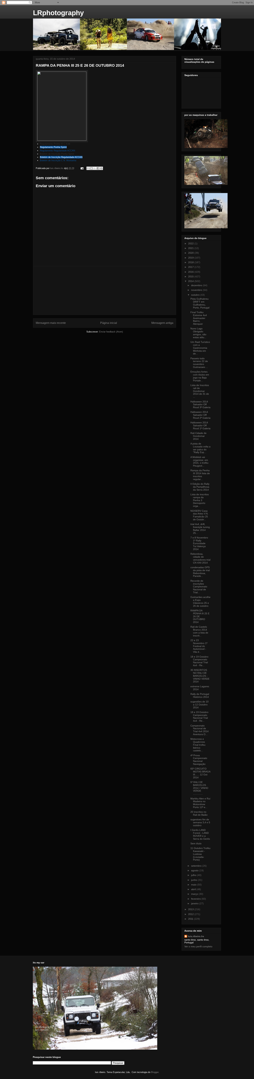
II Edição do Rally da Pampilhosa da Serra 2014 (199, 486)
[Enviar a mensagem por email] (88, 168)
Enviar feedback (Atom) (111, 331)
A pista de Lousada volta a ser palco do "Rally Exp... (200, 448)
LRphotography (58, 13)
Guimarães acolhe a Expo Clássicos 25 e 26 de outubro (200, 601)
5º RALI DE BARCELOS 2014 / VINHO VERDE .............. (199, 788)
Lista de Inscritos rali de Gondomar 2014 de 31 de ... (199, 391)
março (195, 894)
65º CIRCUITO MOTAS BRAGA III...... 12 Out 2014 (200, 773)
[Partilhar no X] (94, 168)
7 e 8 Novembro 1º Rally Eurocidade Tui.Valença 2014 (199, 543)
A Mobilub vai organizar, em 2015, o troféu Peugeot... (199, 461)
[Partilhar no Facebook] (98, 168)
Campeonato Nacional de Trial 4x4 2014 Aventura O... (199, 730)
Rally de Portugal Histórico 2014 (199, 695)
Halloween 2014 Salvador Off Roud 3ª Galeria (200, 404)
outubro (195, 294)
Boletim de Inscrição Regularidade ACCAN (61, 157)
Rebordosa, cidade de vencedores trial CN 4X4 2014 (200, 558)
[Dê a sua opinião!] (91, 168)
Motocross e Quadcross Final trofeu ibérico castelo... (197, 745)
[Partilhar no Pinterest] (101, 168)
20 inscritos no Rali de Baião (199, 813)
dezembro (197, 285)
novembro (197, 290)
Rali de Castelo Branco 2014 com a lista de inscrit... (199, 631)
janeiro (195, 903)
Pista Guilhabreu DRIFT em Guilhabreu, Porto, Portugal (199, 303)
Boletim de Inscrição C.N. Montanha (58, 160)
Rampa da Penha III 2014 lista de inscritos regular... (200, 474)
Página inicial (108, 322)
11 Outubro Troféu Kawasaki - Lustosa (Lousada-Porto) (200, 854)
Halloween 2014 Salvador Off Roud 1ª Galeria (200, 425)
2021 (191, 248)
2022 (191, 243)
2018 (191, 262)
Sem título (195, 843)
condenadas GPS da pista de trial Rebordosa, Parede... (200, 571)
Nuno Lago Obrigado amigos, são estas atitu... (198, 333)
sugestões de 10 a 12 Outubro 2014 (199, 704)
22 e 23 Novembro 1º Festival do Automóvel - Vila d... (198, 646)
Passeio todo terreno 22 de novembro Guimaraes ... (199, 362)
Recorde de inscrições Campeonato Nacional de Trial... (198, 586)
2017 (191, 267)
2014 (191, 281)
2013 (191, 909)
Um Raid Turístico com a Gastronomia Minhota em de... (200, 348)
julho (194, 875)
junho (194, 880)
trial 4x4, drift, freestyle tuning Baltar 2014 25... (200, 528)
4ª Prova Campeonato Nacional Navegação (198, 759)
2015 (191, 276)
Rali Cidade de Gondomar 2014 (198, 436)
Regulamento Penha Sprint (53, 147)
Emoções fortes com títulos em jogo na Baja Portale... (199, 376)
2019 (191, 257)
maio (194, 884)
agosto (195, 870)
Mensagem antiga (162, 322)
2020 (191, 252)
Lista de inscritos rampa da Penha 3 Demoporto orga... (199, 500)
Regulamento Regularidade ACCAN (57, 150)
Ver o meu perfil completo (198, 946)
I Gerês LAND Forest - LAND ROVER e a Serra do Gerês (200, 834)
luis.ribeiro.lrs (196, 936)
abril (193, 889)
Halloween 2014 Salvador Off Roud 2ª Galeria (200, 415)
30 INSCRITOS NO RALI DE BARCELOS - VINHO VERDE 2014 (199, 676)
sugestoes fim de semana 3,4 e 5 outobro (200, 822)
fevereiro (196, 898)
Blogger (154, 1072)
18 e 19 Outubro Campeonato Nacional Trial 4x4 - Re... (199, 661)
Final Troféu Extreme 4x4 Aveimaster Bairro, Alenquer (198, 318)
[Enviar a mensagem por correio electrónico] (81, 168)
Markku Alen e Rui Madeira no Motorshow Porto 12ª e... (200, 803)
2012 (191, 914)
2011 (191, 918)
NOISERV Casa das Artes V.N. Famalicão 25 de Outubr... (199, 515)
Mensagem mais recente (51, 322)
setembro (196, 865)
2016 (191, 271)
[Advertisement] (104, 290)
